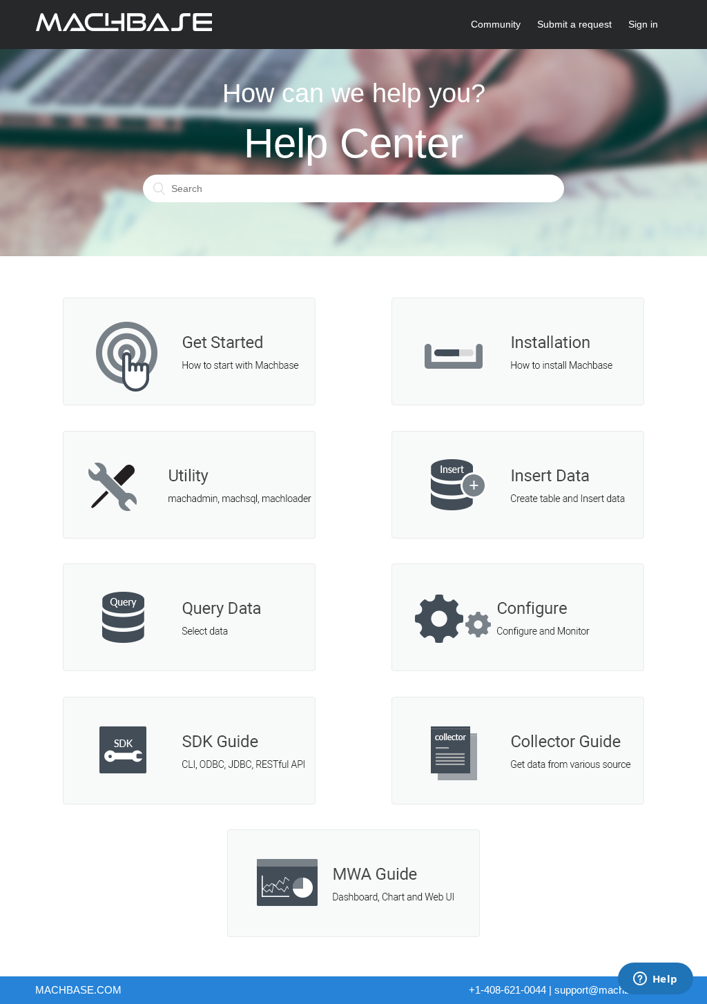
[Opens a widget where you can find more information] (655, 980)
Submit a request (574, 24)
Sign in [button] (643, 24)
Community (496, 24)
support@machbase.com (611, 990)
